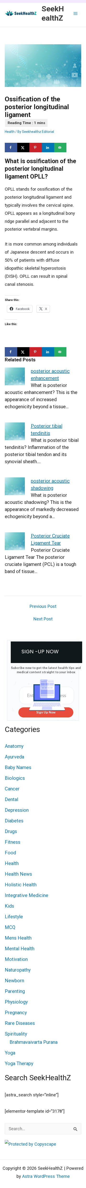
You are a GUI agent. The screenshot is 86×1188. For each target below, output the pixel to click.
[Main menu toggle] (75, 13)
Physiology (16, 1002)
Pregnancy (16, 1012)
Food (10, 853)
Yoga (10, 1053)
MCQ (10, 927)
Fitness (12, 842)
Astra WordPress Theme (46, 1176)
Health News (18, 874)
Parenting (15, 991)
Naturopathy (18, 970)
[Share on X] (23, 147)
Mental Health (19, 948)
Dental (11, 799)
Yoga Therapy (19, 1063)
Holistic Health (21, 885)
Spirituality (16, 1034)
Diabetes (14, 821)
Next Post (43, 619)
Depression (17, 810)
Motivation (16, 959)
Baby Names (18, 767)
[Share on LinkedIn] (48, 147)
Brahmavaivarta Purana (34, 1042)
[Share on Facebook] (11, 147)
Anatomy (14, 746)
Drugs (11, 831)
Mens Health (18, 938)
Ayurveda (14, 757)
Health (10, 132)
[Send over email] (60, 147)
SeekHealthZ (53, 13)
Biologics (15, 778)
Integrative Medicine (26, 895)
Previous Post (43, 606)
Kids (9, 906)
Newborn (14, 980)
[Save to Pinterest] (35, 147)
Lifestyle (14, 916)
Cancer (12, 789)
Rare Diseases (20, 1023)
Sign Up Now (45, 712)
